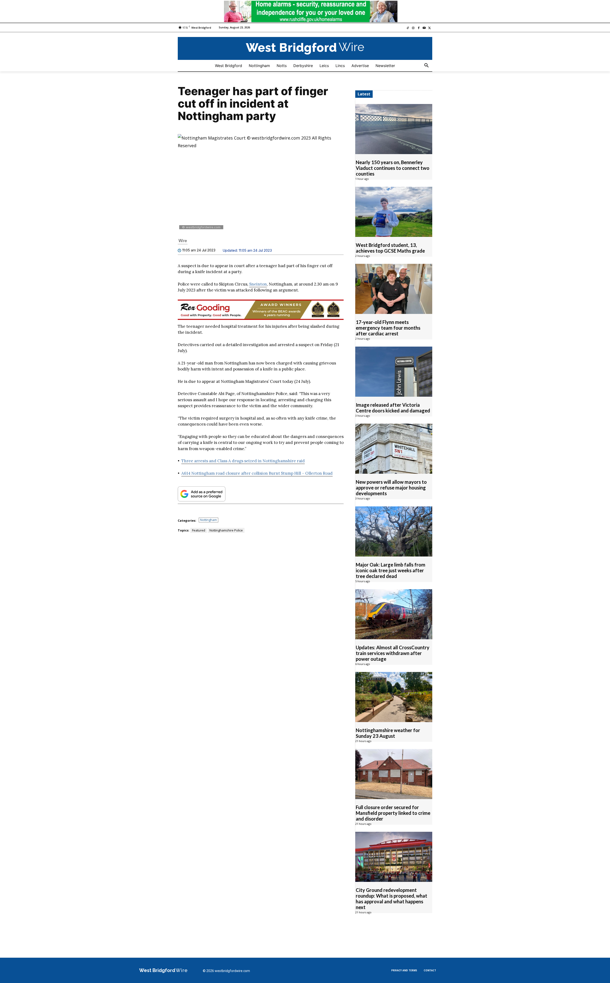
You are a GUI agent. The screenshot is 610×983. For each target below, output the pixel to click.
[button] (426, 65)
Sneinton (258, 284)
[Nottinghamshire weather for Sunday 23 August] (393, 697)
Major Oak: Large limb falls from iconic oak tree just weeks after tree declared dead (390, 570)
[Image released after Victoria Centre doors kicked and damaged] (393, 372)
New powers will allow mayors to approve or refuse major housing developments (391, 487)
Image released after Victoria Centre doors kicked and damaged (393, 407)
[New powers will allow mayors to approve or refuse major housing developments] (393, 449)
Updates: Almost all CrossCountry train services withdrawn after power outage (392, 653)
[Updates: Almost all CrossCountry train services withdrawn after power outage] (393, 614)
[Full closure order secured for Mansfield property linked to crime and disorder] (393, 774)
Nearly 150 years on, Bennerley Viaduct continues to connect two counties (392, 168)
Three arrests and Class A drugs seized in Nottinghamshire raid (243, 460)
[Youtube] (424, 28)
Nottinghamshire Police (226, 530)
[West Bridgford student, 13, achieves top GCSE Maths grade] (393, 212)
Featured (198, 530)
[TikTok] (408, 28)
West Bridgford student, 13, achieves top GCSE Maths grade (390, 248)
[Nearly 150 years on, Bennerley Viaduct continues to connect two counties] (393, 129)
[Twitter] (429, 28)
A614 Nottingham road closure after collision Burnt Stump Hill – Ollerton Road (257, 473)
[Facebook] (419, 28)
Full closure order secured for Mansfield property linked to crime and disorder (393, 813)
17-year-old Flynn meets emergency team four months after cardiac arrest (388, 327)
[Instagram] (413, 28)
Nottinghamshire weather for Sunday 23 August (388, 733)
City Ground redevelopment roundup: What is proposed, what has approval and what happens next (391, 898)
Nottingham (208, 520)
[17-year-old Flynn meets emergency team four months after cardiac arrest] (393, 289)
